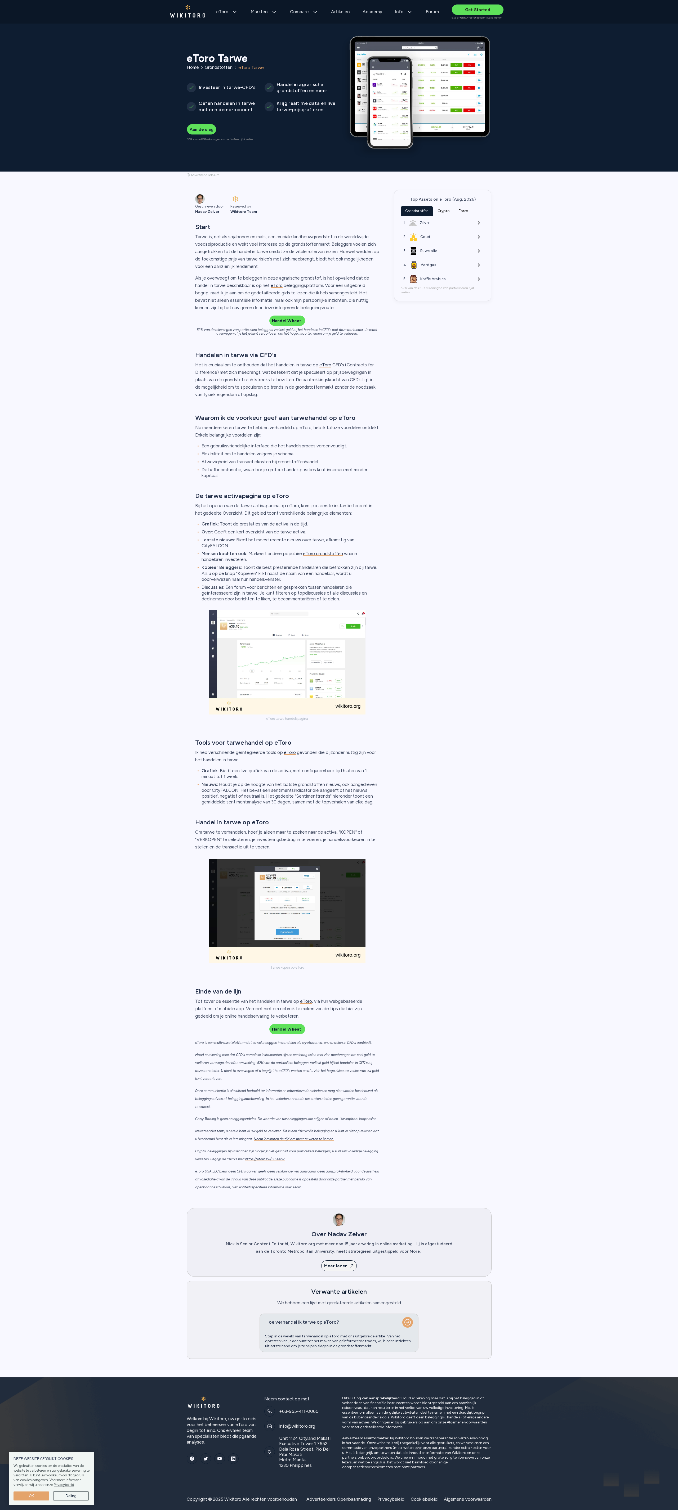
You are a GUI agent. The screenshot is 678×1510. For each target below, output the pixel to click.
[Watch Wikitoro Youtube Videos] (219, 1458)
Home (193, 67)
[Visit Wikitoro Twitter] (205, 1458)
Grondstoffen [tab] (417, 211)
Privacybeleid (64, 1485)
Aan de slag (202, 129)
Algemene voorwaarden (467, 1422)
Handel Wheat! (287, 320)
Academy (372, 11)
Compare (299, 11)
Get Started (477, 9)
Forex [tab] (463, 211)
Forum (432, 11)
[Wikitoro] (188, 11)
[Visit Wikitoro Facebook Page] (192, 1458)
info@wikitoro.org (297, 1426)
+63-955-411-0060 (299, 1411)
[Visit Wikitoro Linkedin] (233, 1458)
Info (399, 11)
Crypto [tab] (444, 211)
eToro (222, 11)
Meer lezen (336, 1265)
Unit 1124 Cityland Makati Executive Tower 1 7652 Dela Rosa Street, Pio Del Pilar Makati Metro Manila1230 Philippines (305, 1452)
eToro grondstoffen (323, 553)
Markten (259, 11)
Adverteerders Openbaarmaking (338, 1499)
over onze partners (430, 1448)
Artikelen (340, 11)
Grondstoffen (219, 67)
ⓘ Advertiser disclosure (203, 175)
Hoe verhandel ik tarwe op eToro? (302, 1322)
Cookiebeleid (424, 1499)
